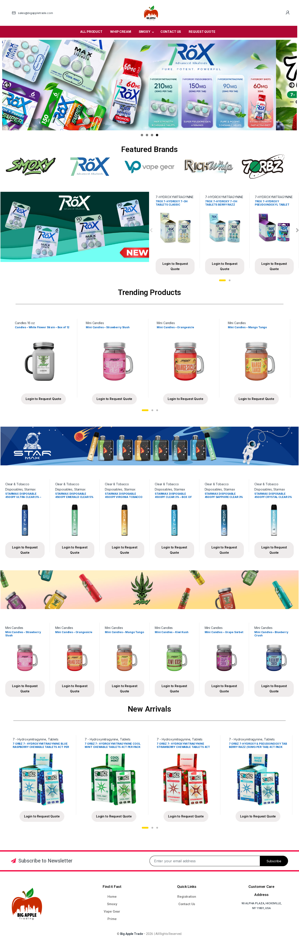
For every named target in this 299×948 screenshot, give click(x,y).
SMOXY (144, 31)
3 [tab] (152, 135)
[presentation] (151, 230)
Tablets (53, 739)
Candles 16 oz (25, 323)
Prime (111, 919)
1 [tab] (142, 135)
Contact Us (186, 904)
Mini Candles (95, 323)
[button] (222, 280)
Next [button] (292, 85)
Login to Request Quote (175, 266)
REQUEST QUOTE (202, 31)
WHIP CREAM (120, 31)
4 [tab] (157, 135)
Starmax (30, 489)
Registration (186, 897)
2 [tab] (147, 135)
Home (111, 897)
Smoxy (112, 904)
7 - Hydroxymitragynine (29, 739)
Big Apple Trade (131, 934)
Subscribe (274, 861)
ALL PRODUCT (91, 31)
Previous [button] (7, 85)
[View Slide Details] (149, 85)
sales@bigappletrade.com (35, 13)
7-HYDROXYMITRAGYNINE (174, 197)
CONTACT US (170, 31)
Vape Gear (112, 911)
